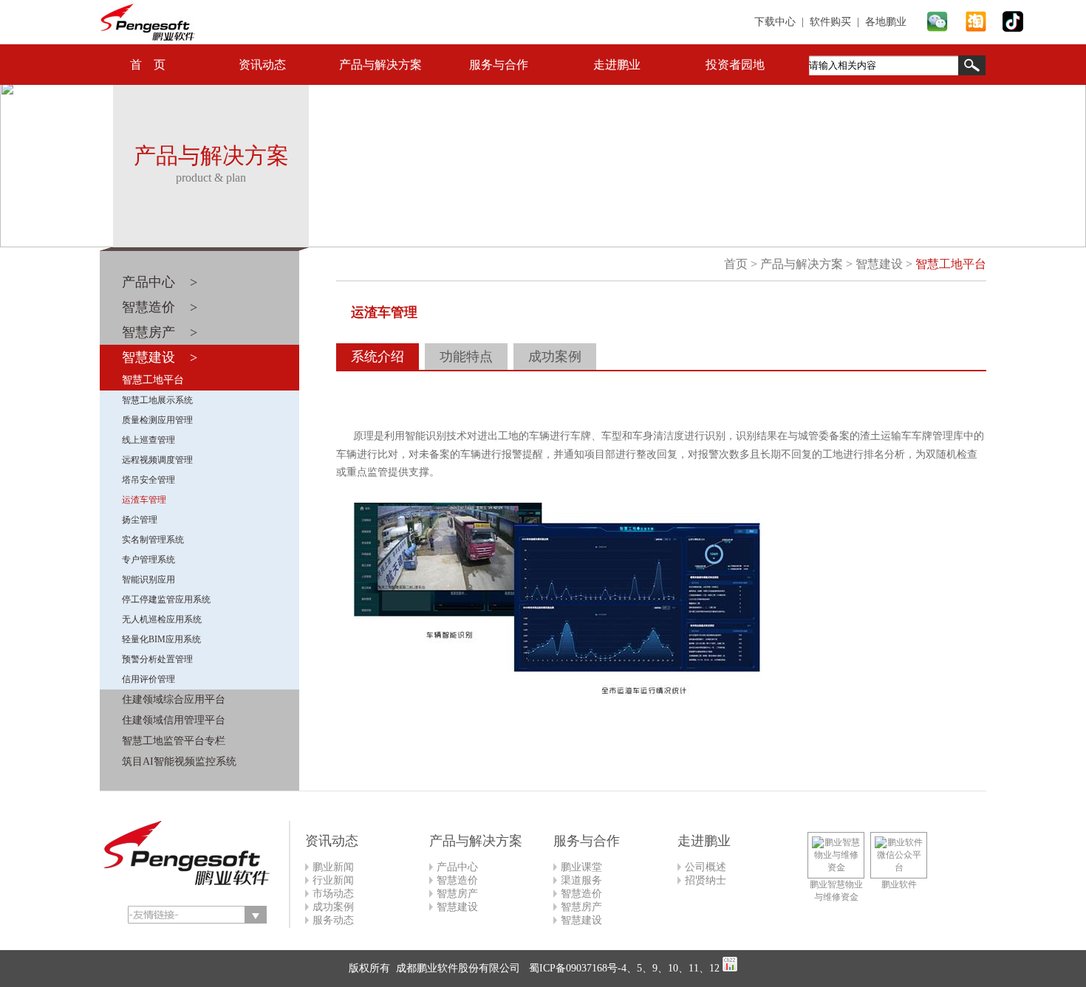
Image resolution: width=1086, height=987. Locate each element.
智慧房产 (457, 893)
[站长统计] (730, 968)
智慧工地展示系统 (157, 400)
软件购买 (830, 21)
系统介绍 (377, 356)
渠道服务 (581, 880)
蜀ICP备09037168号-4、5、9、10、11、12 (623, 968)
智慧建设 (879, 264)
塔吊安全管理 (148, 480)
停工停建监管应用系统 (166, 599)
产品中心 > (159, 282)
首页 (736, 264)
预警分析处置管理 (157, 659)
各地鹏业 (885, 21)
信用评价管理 (148, 679)
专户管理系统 (148, 559)
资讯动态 (262, 64)
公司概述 (705, 867)
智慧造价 (457, 880)
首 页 (147, 64)
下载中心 (775, 21)
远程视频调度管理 (157, 460)
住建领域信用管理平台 (173, 720)
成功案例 (554, 356)
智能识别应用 (148, 579)
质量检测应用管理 (157, 420)
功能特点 (466, 356)
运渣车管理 (144, 500)
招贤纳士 (705, 880)
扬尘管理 (139, 520)
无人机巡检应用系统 (162, 619)
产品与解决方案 (380, 64)
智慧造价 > (159, 307)
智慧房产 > (159, 332)
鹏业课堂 (581, 867)
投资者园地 (735, 64)
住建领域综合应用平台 (173, 699)
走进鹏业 (617, 64)
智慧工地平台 (153, 379)
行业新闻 (333, 880)
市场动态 (333, 893)
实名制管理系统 (153, 539)
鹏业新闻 (333, 867)
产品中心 (457, 867)
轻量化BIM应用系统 (161, 639)
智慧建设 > (159, 357)
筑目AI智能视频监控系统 (179, 761)
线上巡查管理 (148, 440)
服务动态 (333, 920)
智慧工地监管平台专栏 (173, 740)
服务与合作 (498, 64)
